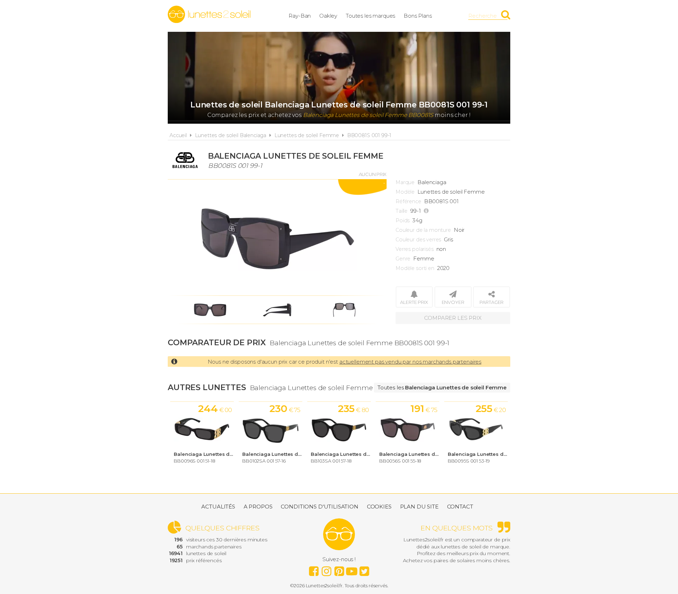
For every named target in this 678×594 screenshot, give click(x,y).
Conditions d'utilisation (319, 506)
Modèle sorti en (415, 268)
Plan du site (419, 506)
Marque (405, 182)
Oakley (328, 15)
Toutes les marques (370, 15)
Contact (460, 506)
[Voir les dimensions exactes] (427, 211)
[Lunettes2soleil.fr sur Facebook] (313, 569)
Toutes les (442, 387)
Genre (403, 258)
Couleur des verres (418, 239)
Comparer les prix (452, 317)
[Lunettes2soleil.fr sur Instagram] (326, 569)
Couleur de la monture (423, 230)
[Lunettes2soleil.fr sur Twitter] (364, 569)
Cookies (379, 506)
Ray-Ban (300, 15)
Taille (402, 211)
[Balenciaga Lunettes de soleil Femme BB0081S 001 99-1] (277, 237)
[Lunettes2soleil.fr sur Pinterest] (339, 569)
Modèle (405, 192)
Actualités (218, 506)
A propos (258, 506)
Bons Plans (418, 15)
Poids (403, 220)
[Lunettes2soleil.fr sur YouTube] (351, 569)
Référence (408, 201)
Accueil (178, 135)
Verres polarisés (415, 249)
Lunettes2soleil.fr (209, 14)
